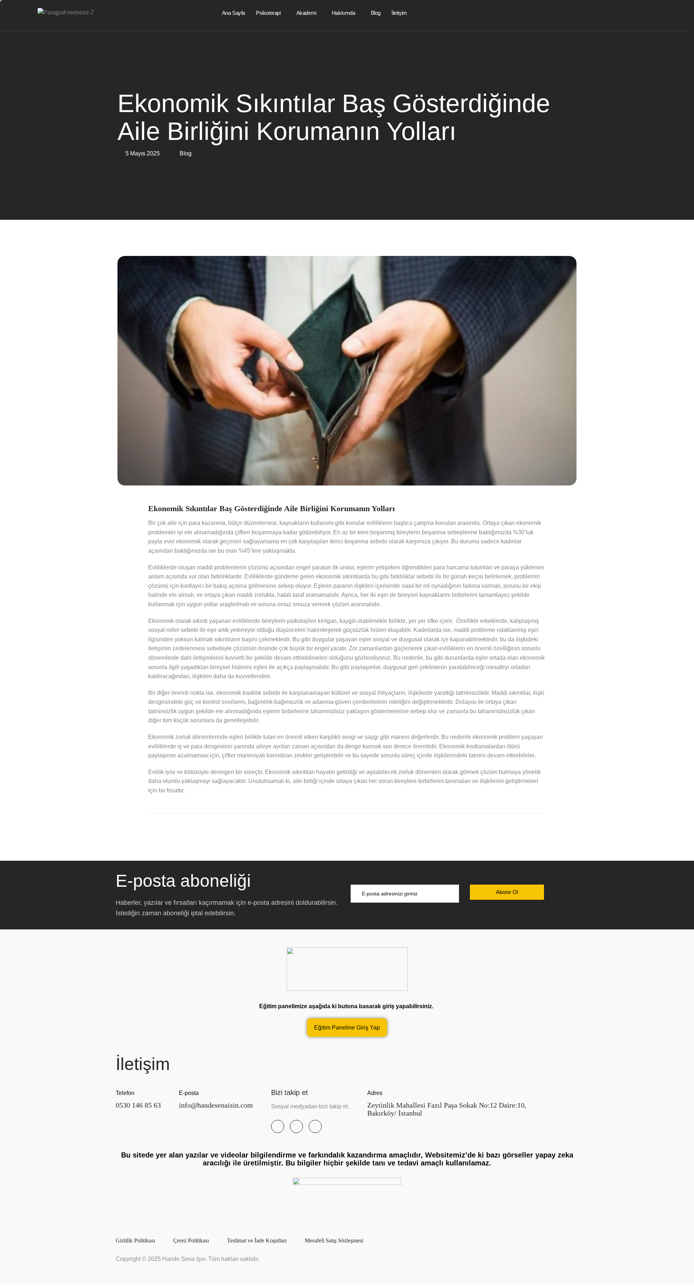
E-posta (189, 1093)
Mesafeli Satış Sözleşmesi (334, 1240)
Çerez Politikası (191, 1240)
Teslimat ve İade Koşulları (257, 1240)
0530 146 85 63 (138, 1105)
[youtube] (296, 1126)
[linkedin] (315, 1126)
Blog (186, 153)
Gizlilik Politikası (135, 1240)
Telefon (125, 1093)
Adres (374, 1093)
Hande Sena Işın (183, 1259)
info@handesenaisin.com (216, 1105)
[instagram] (277, 1126)
